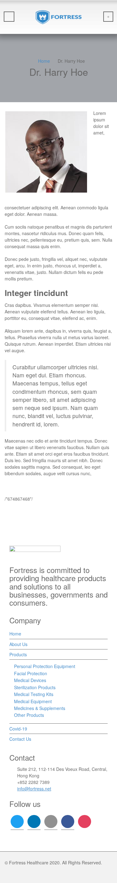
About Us (18, 644)
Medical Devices (30, 680)
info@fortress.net (34, 788)
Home (15, 633)
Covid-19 (18, 729)
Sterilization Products (35, 687)
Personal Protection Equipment (44, 666)
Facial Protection (30, 673)
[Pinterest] (59, 199)
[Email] (33, 199)
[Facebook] (50, 199)
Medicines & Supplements (39, 708)
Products (18, 654)
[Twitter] (42, 199)
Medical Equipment (33, 701)
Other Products (29, 715)
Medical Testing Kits (33, 694)
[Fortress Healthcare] (58, 17)
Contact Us (20, 739)
